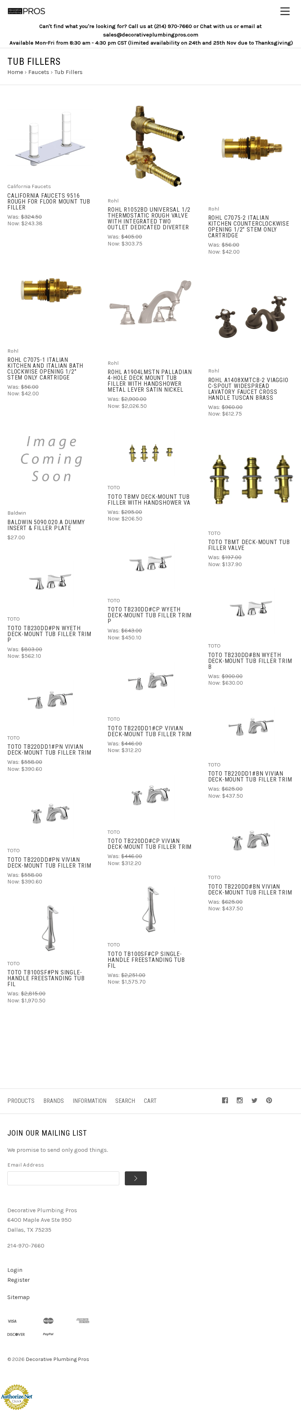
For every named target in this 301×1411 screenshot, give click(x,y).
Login (14, 1269)
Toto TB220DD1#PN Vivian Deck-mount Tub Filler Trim (49, 749)
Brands (53, 1100)
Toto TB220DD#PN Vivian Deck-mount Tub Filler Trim (49, 862)
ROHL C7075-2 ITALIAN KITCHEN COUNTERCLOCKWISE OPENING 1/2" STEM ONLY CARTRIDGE (248, 226)
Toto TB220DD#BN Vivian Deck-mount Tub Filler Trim (250, 889)
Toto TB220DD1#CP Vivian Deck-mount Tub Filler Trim (150, 731)
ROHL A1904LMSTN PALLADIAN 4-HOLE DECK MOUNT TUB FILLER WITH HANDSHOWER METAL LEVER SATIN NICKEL (150, 380)
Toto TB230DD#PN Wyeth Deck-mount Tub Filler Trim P (49, 634)
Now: (14, 223)
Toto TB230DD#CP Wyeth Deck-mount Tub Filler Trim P (150, 615)
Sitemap (18, 1297)
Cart (150, 1100)
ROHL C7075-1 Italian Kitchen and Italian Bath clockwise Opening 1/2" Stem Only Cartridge (45, 368)
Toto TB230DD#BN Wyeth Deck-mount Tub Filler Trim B (250, 661)
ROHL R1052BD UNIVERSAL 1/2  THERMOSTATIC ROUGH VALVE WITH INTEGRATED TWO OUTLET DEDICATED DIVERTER (150, 218)
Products (21, 1100)
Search (125, 1100)
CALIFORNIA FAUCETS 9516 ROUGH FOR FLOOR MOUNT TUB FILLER (48, 201)
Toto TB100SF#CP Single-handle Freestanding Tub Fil (146, 959)
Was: (14, 217)
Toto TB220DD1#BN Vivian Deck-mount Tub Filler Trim (250, 776)
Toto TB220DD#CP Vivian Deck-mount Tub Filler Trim (150, 843)
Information (89, 1100)
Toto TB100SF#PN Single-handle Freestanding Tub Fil (45, 978)
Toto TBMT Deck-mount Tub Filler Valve (249, 545)
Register (18, 1279)
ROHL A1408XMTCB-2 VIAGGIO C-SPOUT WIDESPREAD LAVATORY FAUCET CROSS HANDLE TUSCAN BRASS (248, 389)
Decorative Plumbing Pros (57, 1359)
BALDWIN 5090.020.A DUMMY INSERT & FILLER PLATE (46, 525)
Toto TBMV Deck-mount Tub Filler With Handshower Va (149, 499)
